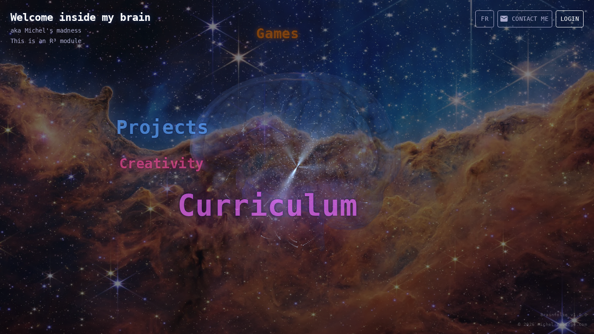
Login (570, 18)
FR (484, 18)
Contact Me (530, 18)
